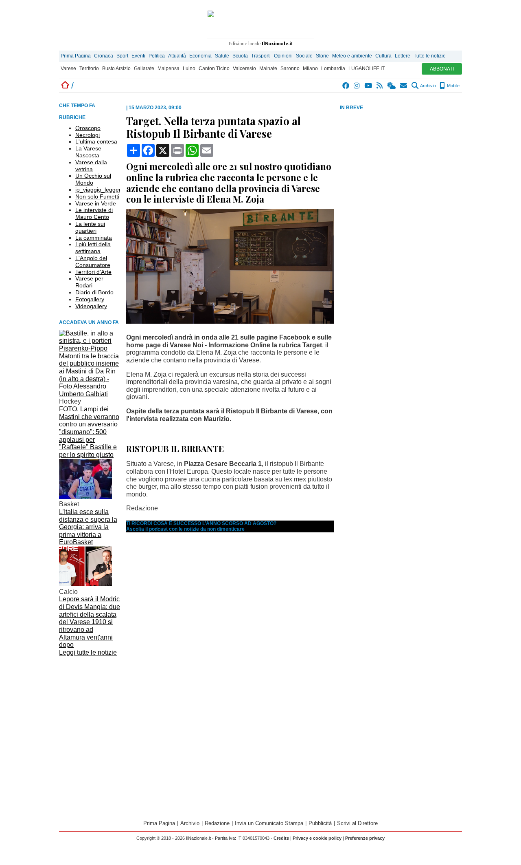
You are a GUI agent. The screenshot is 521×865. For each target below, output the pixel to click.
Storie (322, 56)
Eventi (138, 56)
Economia (200, 56)
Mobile (453, 85)
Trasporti (261, 56)
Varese (68, 68)
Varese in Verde (95, 203)
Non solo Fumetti (97, 196)
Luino (189, 68)
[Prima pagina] (65, 85)
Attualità (177, 56)
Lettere (402, 56)
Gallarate (144, 68)
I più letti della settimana (93, 247)
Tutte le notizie (430, 56)
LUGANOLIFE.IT (366, 68)
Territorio (89, 68)
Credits (281, 838)
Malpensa (169, 68)
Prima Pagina (76, 56)
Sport (122, 56)
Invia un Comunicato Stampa (269, 823)
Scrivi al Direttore (357, 823)
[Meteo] (391, 85)
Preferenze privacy (365, 838)
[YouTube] (368, 85)
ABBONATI (442, 69)
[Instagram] (357, 85)
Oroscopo (88, 128)
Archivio (427, 85)
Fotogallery (89, 299)
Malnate (268, 68)
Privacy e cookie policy (317, 838)
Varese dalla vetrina (91, 165)
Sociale (304, 56)
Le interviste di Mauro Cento (94, 213)
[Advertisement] (401, 176)
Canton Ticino (214, 68)
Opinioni (283, 56)
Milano (310, 68)
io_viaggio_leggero (99, 189)
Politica (157, 56)
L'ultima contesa (96, 141)
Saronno (290, 68)
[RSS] (380, 85)
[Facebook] (346, 85)
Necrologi (87, 135)
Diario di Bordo (94, 292)
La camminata (93, 237)
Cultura (383, 56)
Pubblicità (320, 823)
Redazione (217, 823)
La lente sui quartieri (90, 227)
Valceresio (244, 68)
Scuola (240, 56)
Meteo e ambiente (352, 56)
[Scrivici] (404, 85)
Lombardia (333, 68)
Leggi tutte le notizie (88, 652)
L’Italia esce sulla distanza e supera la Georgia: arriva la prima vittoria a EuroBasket (88, 527)
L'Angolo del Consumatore (92, 261)
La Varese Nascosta (88, 152)
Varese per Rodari (89, 282)
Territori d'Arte (93, 272)
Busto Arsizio (116, 68)
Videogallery (91, 306)
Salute (222, 56)
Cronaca (103, 56)
